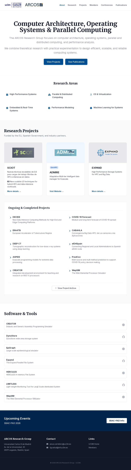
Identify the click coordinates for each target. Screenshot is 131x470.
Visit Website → (57, 191)
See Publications (76, 62)
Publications (121, 5)
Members (94, 5)
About (62, 5)
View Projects (53, 62)
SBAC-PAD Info (116, 420)
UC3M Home (94, 444)
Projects (83, 5)
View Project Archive (67, 288)
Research (72, 5)
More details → (14, 191)
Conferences (107, 5)
